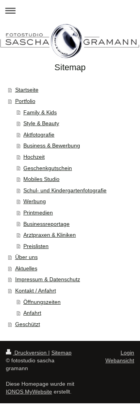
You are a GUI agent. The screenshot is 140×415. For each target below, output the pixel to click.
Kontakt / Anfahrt (35, 290)
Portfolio (25, 101)
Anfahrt (32, 313)
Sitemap (61, 352)
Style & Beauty (41, 123)
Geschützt (27, 324)
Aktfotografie (38, 134)
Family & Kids (40, 112)
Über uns (26, 257)
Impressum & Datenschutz (47, 279)
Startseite (26, 90)
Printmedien (38, 212)
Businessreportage (46, 224)
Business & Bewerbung (51, 145)
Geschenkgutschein (47, 168)
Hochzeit (34, 157)
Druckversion (30, 352)
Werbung (34, 201)
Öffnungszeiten (42, 302)
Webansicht (119, 360)
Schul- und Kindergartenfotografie (65, 190)
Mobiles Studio (41, 179)
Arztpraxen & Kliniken (49, 235)
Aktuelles (26, 268)
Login (127, 352)
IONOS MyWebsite (29, 391)
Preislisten (36, 246)
